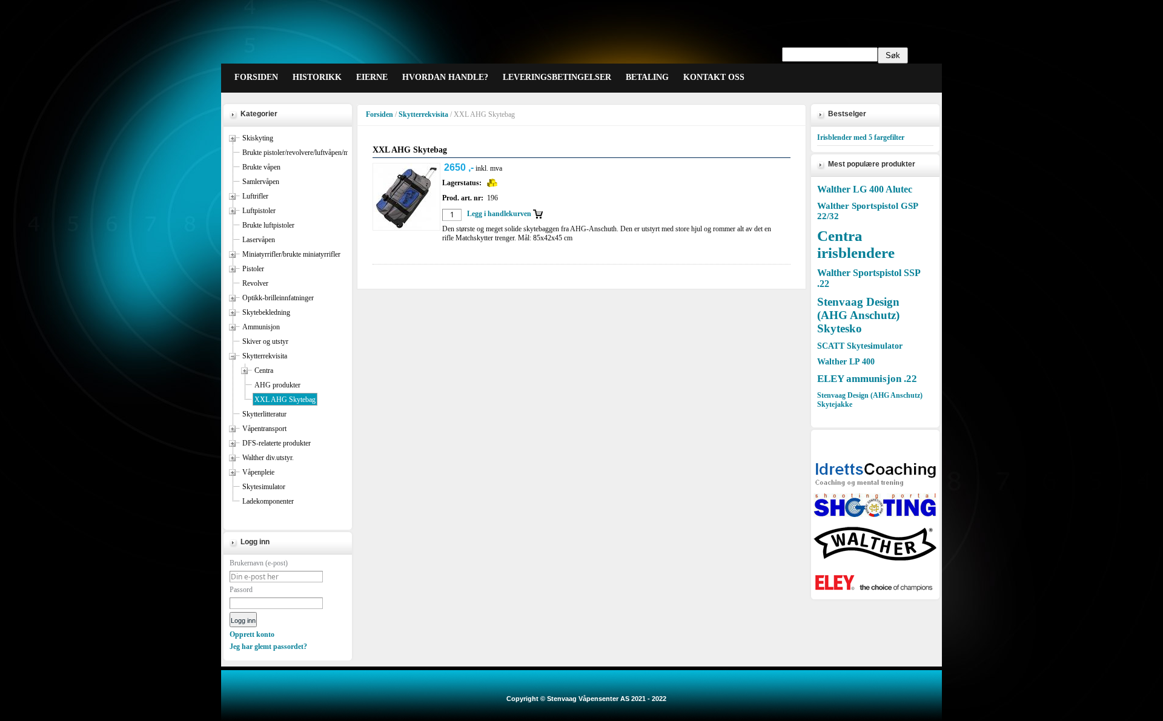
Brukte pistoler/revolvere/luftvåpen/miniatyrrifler (311, 152)
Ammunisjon (261, 327)
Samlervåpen (260, 181)
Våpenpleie (258, 472)
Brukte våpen (261, 167)
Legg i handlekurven (499, 213)
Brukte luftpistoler (268, 225)
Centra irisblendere (856, 244)
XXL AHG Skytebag (285, 399)
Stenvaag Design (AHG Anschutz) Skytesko (858, 315)
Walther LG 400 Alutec (864, 189)
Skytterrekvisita (264, 356)
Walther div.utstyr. (268, 457)
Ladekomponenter (268, 501)
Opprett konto (252, 634)
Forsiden (379, 114)
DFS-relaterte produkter (276, 443)
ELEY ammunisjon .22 (867, 378)
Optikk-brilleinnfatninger (278, 298)
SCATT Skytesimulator (860, 346)
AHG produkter (277, 385)
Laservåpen (258, 239)
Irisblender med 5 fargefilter (860, 137)
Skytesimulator (263, 486)
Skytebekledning (266, 312)
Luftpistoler (259, 210)
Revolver (255, 283)
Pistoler (253, 269)
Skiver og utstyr (265, 341)
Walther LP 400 (846, 361)
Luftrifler (255, 196)
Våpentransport (264, 428)
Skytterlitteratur (264, 414)
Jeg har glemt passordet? (268, 646)
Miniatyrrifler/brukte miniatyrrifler (291, 254)
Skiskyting (257, 138)
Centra (263, 370)
